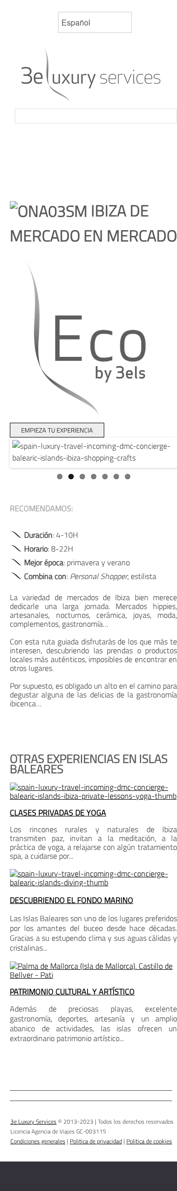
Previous (26, 462)
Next (160, 462)
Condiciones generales (37, 1141)
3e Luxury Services (33, 1121)
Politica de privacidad (96, 1141)
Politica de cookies (149, 1141)
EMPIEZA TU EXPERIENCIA (57, 430)
